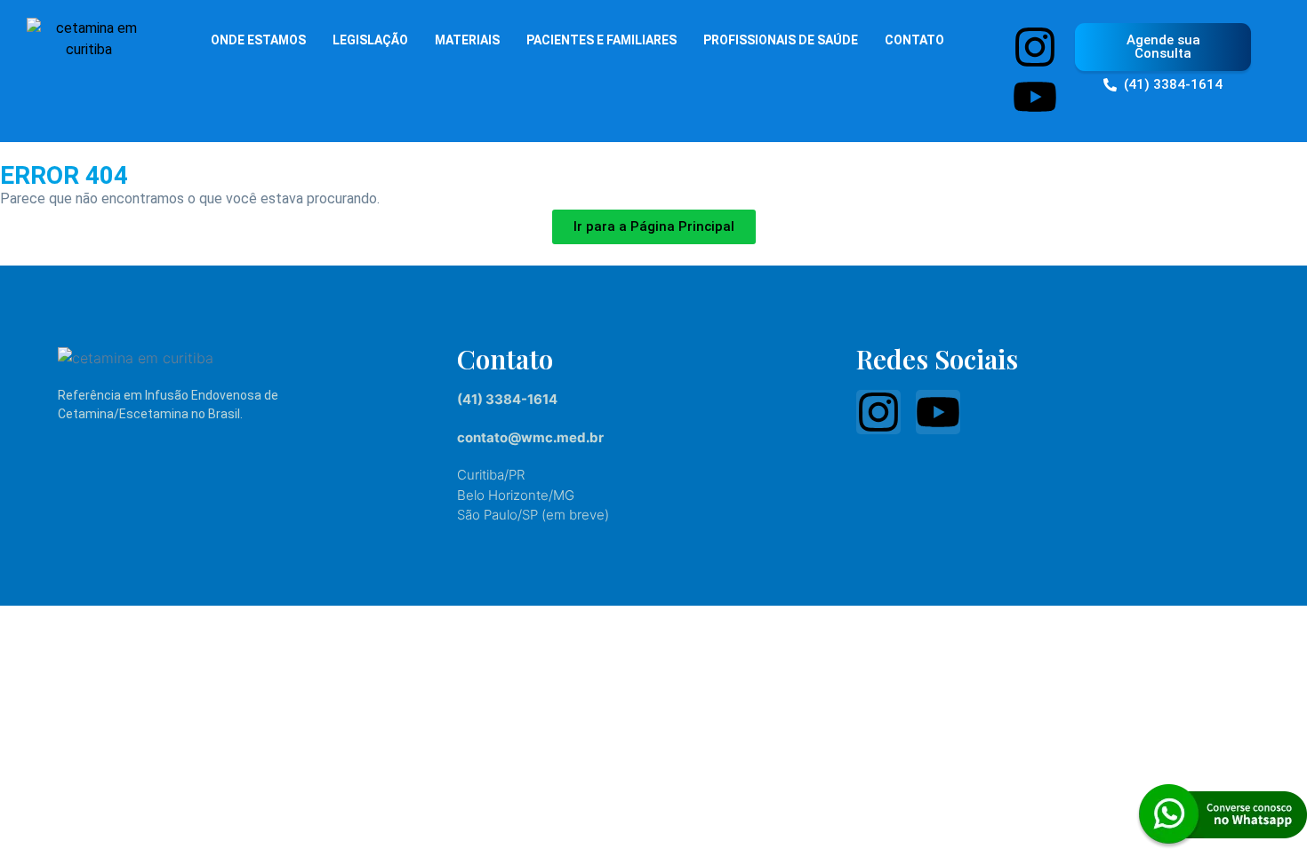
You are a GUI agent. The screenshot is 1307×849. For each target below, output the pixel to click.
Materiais (467, 40)
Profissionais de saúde (780, 40)
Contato (914, 40)
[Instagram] (1035, 47)
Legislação (370, 40)
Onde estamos (258, 40)
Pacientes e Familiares (601, 40)
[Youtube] (1035, 97)
